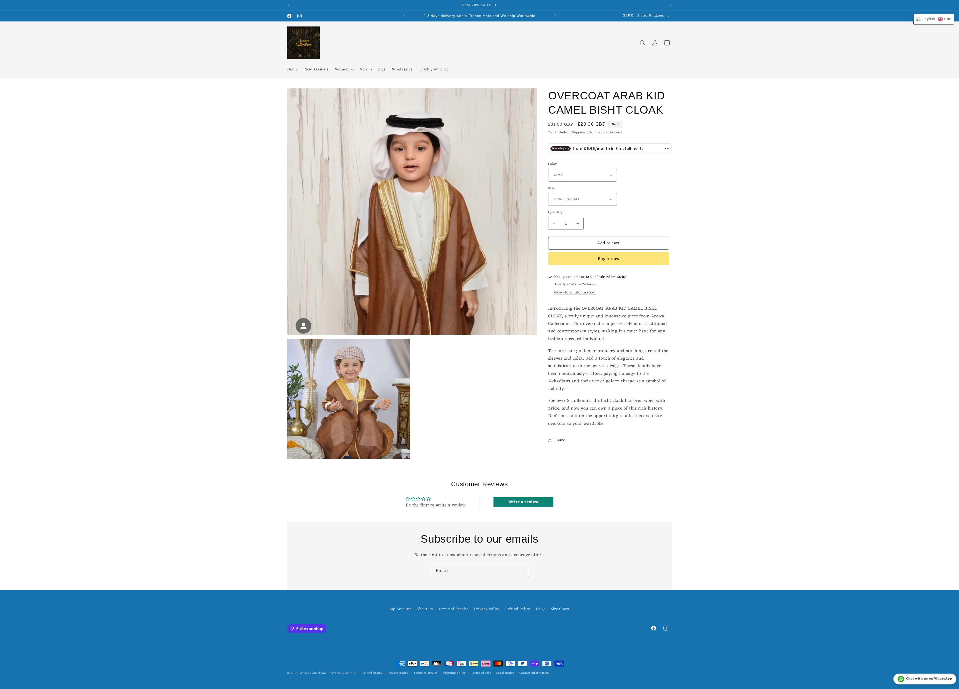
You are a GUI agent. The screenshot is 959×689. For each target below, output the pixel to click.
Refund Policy (517, 609)
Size (551, 188)
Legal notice (505, 673)
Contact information (534, 673)
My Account (400, 609)
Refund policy (372, 673)
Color (552, 164)
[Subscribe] (523, 571)
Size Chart (560, 609)
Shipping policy (454, 673)
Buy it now (609, 258)
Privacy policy (398, 673)
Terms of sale (481, 673)
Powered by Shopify (342, 673)
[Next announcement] (670, 5)
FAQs (540, 609)
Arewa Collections (313, 673)
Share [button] (559, 440)
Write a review (523, 502)
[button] (344, 69)
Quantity (555, 212)
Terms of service (425, 673)
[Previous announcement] (288, 5)
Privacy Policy (487, 609)
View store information (575, 292)
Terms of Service (453, 609)
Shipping (578, 132)
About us (424, 609)
